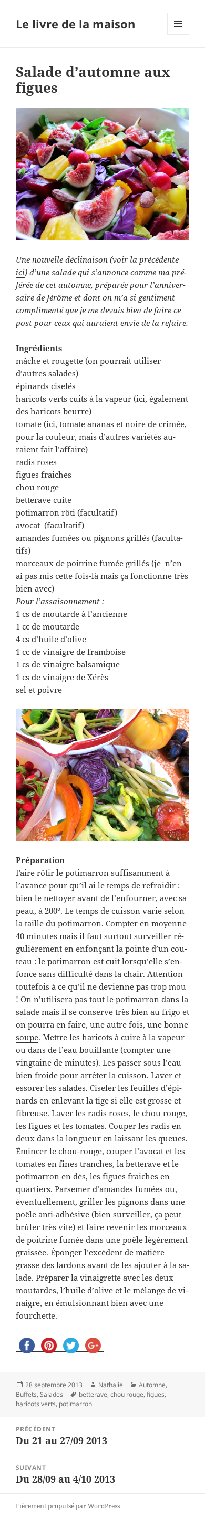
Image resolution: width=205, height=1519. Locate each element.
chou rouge (127, 1394)
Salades (51, 1394)
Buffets (26, 1394)
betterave (93, 1394)
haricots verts (36, 1403)
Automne (152, 1384)
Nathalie (110, 1384)
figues (156, 1394)
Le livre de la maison (75, 24)
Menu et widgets (178, 34)
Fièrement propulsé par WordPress (68, 1506)
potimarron (75, 1403)
